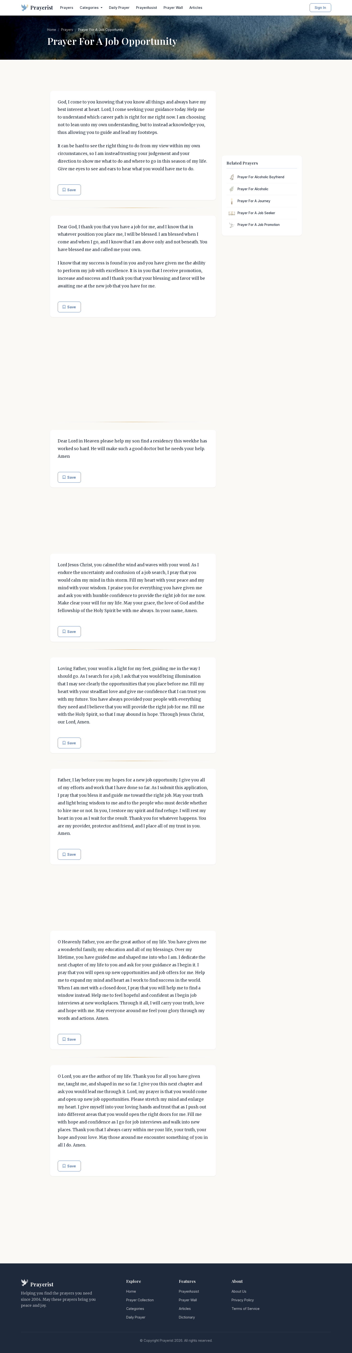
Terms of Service (246, 1309)
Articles (195, 8)
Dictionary (187, 1317)
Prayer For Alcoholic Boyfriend (261, 177)
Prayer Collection (140, 1300)
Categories (135, 1309)
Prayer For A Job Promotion (259, 225)
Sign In (320, 8)
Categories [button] (90, 8)
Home (51, 30)
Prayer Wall (173, 8)
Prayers (66, 8)
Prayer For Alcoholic (253, 189)
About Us (239, 1291)
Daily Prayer (119, 8)
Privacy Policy (243, 1300)
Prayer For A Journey (254, 201)
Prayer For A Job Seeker (256, 213)
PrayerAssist (146, 8)
